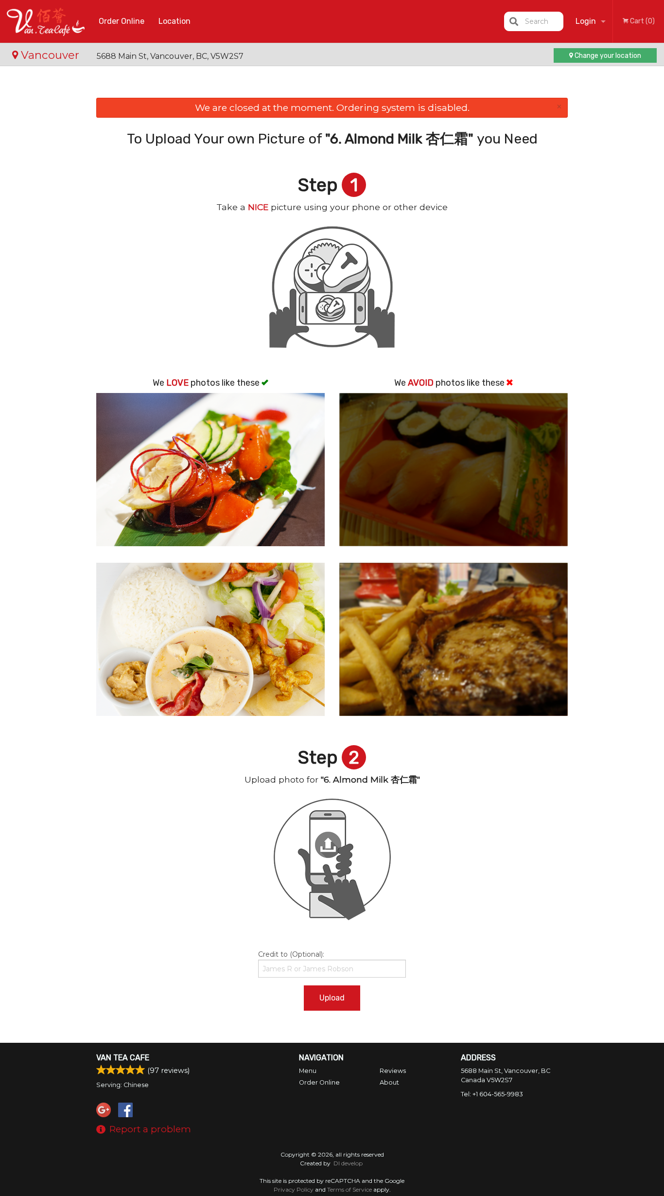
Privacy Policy (294, 1189)
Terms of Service (349, 1189)
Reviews (393, 1070)
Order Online (121, 21)
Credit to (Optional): (291, 954)
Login (586, 21)
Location (174, 21)
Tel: (492, 1094)
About (389, 1082)
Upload (332, 997)
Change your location (607, 56)
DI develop (348, 1163)
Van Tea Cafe (122, 1057)
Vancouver (50, 55)
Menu (307, 1070)
